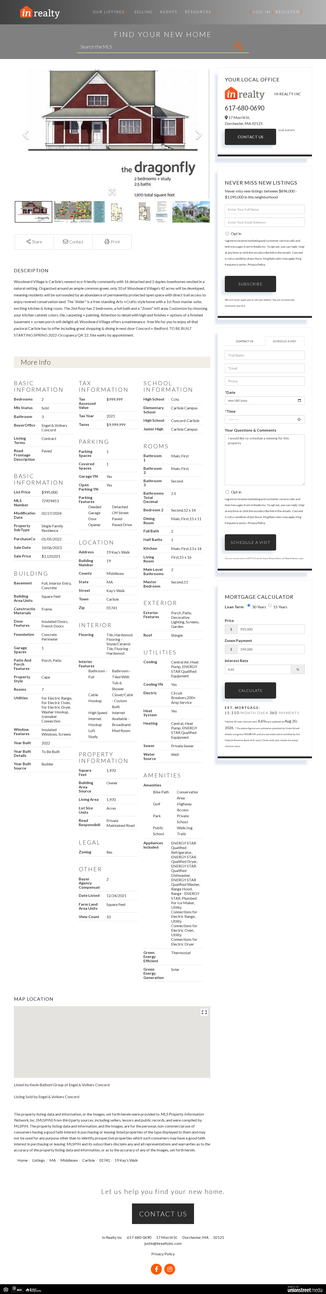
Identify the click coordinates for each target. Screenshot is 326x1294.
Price (229, 620)
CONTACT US (163, 1214)
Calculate (250, 690)
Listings (38, 1160)
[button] (218, 47)
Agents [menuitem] (169, 12)
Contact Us (250, 136)
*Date (230, 392)
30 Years (259, 606)
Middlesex (69, 1160)
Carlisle (88, 1160)
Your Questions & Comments (250, 430)
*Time (230, 411)
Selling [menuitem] (143, 12)
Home (22, 1160)
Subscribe (250, 284)
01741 (104, 1160)
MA (52, 1160)
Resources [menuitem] (198, 12)
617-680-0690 (244, 108)
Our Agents (286, 130)
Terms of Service (292, 558)
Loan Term (234, 606)
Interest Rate (236, 660)
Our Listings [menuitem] (109, 12)
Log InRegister (276, 11)
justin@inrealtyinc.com (163, 1243)
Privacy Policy (256, 264)
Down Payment (238, 640)
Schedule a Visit (284, 341)
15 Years (280, 606)
